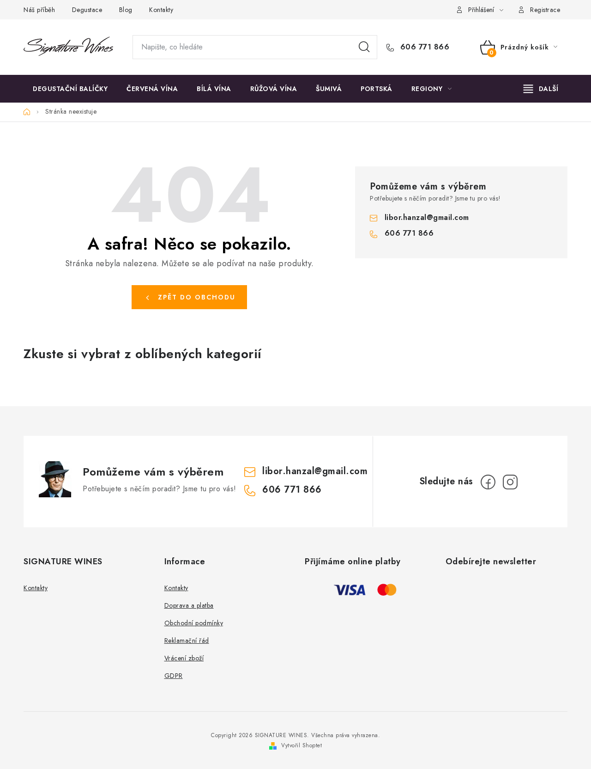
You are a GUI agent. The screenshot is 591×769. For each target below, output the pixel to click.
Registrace (545, 9)
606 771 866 (423, 47)
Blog (126, 9)
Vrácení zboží (184, 658)
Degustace (87, 9)
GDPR (173, 675)
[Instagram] (510, 482)
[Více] (540, 89)
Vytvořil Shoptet (301, 745)
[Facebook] (488, 482)
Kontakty (161, 9)
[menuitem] (70, 89)
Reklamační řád (186, 640)
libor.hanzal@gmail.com (427, 217)
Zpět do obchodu (196, 297)
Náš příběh (39, 9)
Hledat (364, 47)
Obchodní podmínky (193, 623)
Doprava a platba (189, 605)
